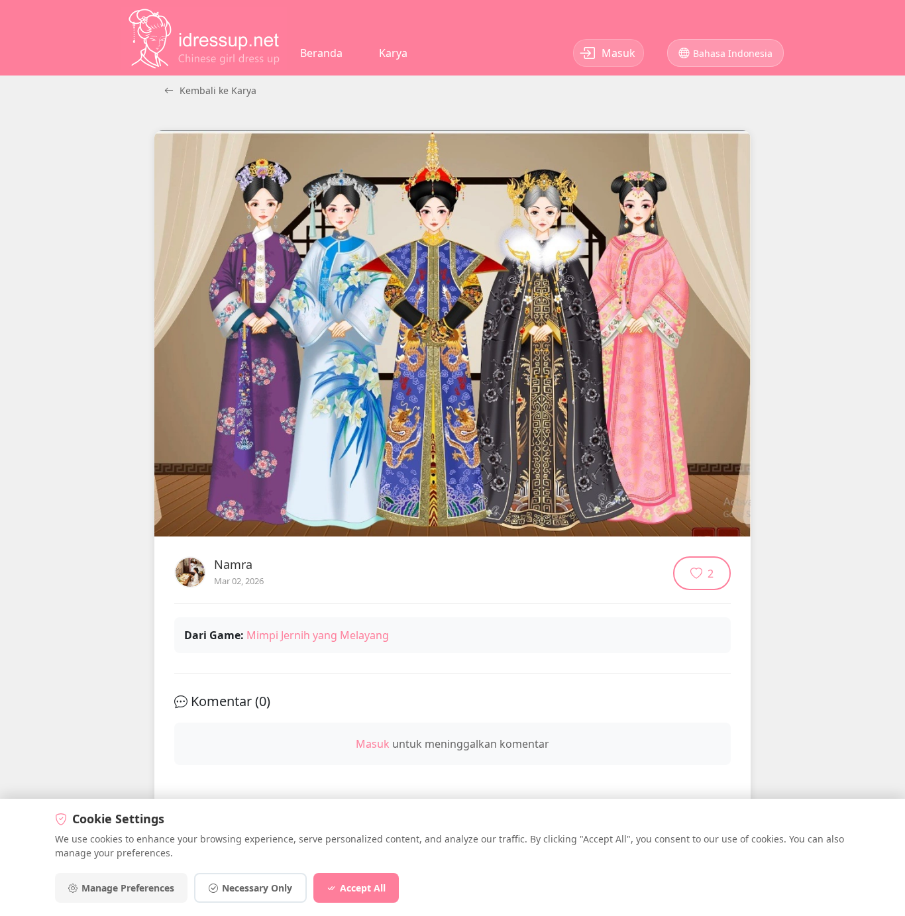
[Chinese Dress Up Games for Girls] (204, 38)
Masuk (373, 744)
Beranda (321, 53)
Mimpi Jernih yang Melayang (317, 635)
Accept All (363, 888)
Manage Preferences (127, 888)
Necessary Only (257, 888)
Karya (393, 53)
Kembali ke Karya (216, 90)
